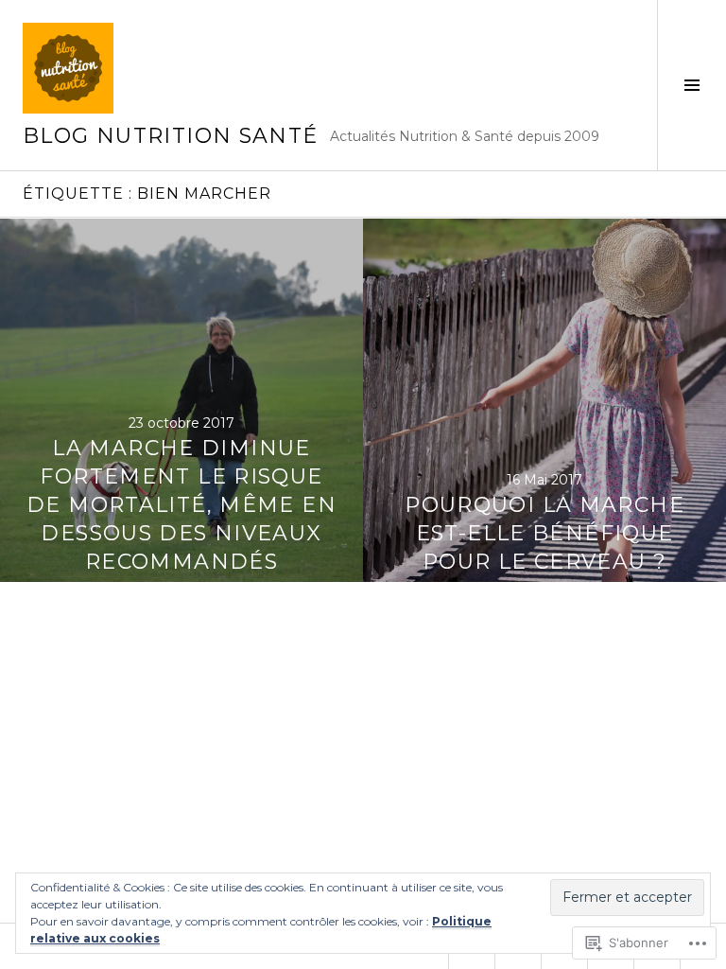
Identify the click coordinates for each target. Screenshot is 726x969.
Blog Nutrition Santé (171, 136)
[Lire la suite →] (181, 400)
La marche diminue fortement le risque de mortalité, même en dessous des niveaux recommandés (181, 504)
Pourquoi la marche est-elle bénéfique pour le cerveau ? (544, 533)
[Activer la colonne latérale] (691, 85)
